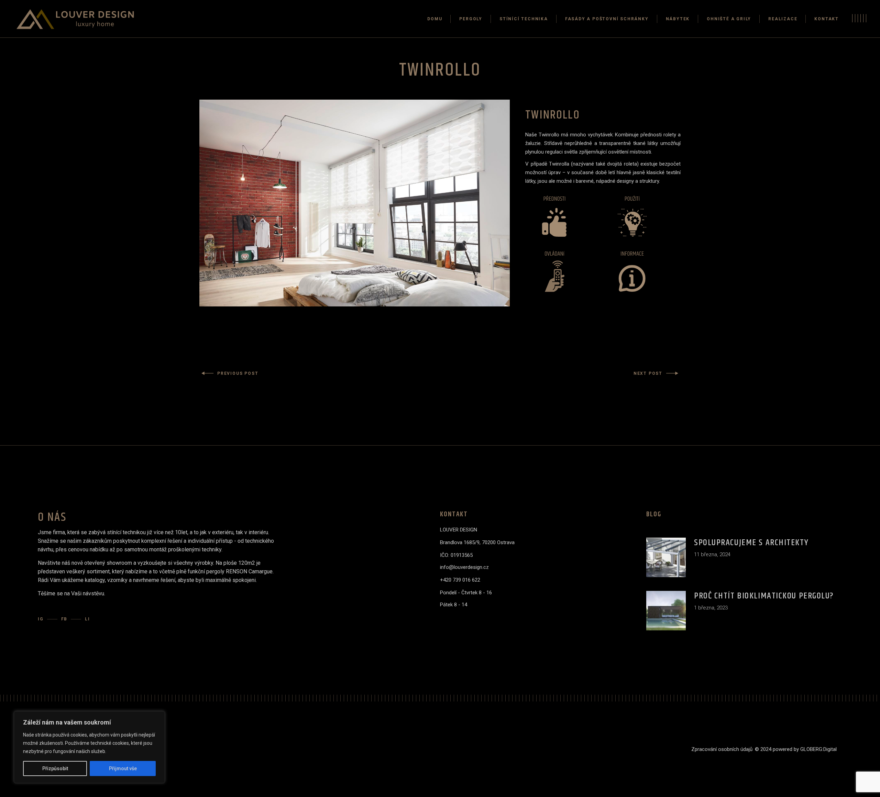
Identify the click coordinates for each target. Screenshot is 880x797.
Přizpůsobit (55, 768)
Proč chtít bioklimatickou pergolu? (764, 596)
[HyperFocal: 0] (354, 203)
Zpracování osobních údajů (721, 749)
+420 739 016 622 (460, 580)
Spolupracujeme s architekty (751, 542)
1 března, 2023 (711, 608)
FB (64, 619)
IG (41, 619)
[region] (89, 747)
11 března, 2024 (712, 554)
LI (87, 619)
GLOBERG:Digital (818, 749)
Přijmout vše (123, 768)
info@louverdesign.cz (464, 567)
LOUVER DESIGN (458, 530)
